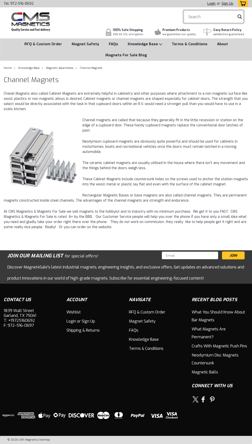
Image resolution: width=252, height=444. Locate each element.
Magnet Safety (85, 44)
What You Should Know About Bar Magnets (218, 316)
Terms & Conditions (189, 44)
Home (8, 68)
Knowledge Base (143, 44)
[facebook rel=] (203, 399)
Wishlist (73, 312)
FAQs (113, 44)
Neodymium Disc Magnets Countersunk (215, 359)
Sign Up (227, 3)
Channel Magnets (91, 68)
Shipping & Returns (83, 330)
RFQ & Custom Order (43, 44)
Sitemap (44, 440)
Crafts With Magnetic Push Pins (219, 346)
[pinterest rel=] (212, 399)
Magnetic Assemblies (59, 68)
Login (211, 3)
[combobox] (213, 17)
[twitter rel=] (195, 399)
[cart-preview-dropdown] (242, 3)
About (222, 44)
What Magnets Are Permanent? (209, 333)
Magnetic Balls (205, 372)
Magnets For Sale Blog (126, 55)
